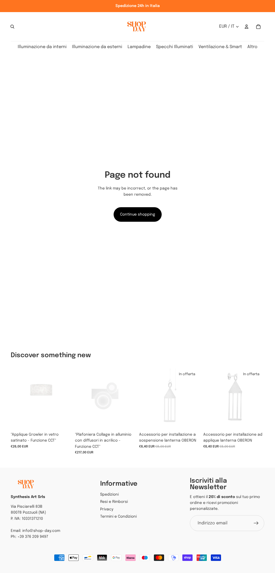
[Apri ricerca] (12, 27)
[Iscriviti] (256, 523)
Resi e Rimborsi (114, 502)
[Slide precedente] (79, 399)
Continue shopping (137, 214)
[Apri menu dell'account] (246, 27)
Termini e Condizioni (118, 516)
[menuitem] (252, 47)
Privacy (106, 509)
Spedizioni (109, 494)
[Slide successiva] (132, 399)
